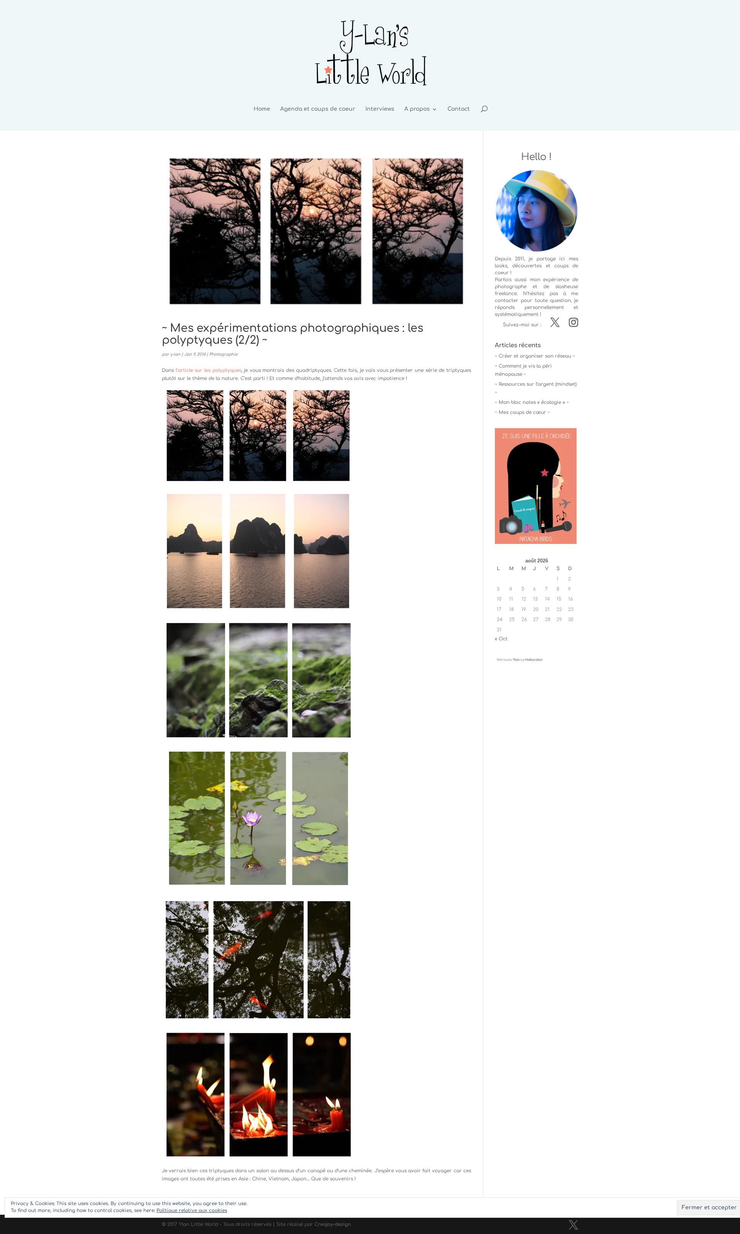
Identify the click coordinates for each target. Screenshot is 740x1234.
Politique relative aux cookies (191, 1210)
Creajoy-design (332, 1224)
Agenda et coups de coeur (317, 109)
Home (262, 109)
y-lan (175, 354)
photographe (510, 286)
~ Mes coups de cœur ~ (522, 412)
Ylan (516, 660)
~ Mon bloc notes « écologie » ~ (532, 402)
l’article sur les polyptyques (208, 370)
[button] (258, 436)
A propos (417, 109)
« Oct (501, 638)
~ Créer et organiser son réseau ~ (535, 356)
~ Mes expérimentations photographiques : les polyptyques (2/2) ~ (292, 334)
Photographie (223, 354)
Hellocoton (533, 660)
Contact (458, 109)
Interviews (379, 109)
